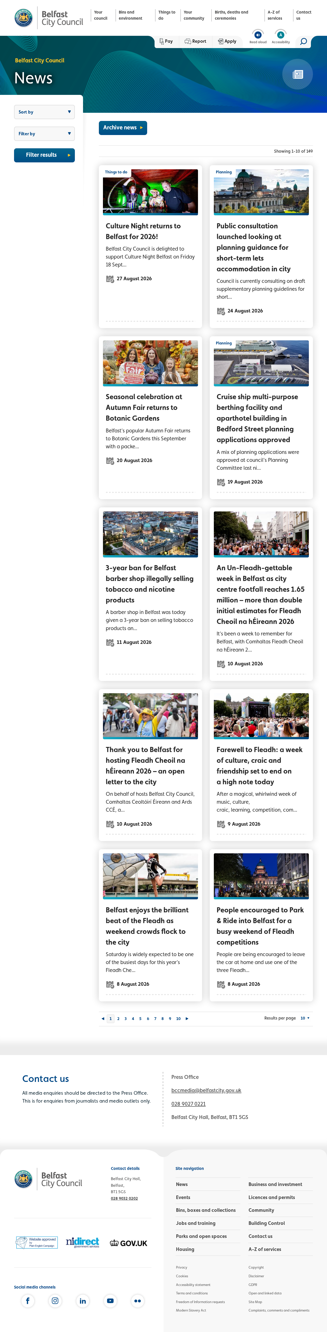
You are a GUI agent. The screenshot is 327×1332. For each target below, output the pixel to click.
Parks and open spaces (201, 1236)
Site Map (255, 1302)
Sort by (26, 112)
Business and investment (275, 1184)
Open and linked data (265, 1293)
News (182, 1184)
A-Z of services (275, 15)
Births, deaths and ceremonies (231, 15)
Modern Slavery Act (191, 1310)
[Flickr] (137, 1302)
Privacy (181, 1267)
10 (178, 1018)
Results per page (280, 1018)
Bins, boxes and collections (206, 1210)
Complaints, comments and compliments (279, 1310)
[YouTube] (110, 1302)
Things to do (167, 15)
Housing (185, 1249)
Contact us (303, 15)
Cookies (182, 1276)
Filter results (41, 154)
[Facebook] (27, 1302)
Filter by (27, 133)
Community (261, 1210)
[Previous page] (103, 1019)
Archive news (120, 127)
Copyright (256, 1267)
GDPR (253, 1285)
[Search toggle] (303, 42)
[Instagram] (55, 1302)
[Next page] (187, 1019)
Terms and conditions (192, 1293)
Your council (100, 15)
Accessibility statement (193, 1285)
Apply (230, 41)
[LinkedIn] (82, 1302)
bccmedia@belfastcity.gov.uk (206, 1090)
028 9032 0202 (124, 1198)
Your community (194, 15)
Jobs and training (196, 1223)
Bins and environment (130, 15)
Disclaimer (256, 1276)
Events (183, 1197)
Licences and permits (272, 1197)
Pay (169, 41)
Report (199, 41)
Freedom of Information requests (200, 1302)
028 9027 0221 (188, 1104)
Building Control (267, 1223)
